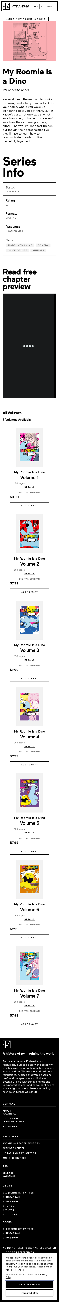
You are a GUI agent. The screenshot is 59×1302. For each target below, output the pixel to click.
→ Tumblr (9, 1205)
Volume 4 (29, 736)
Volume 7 (29, 996)
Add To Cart (29, 505)
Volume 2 (29, 564)
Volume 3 (29, 650)
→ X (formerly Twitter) (19, 1192)
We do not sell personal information (29, 1248)
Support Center (14, 1148)
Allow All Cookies (29, 1284)
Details (29, 487)
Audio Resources (14, 1158)
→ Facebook (10, 1201)
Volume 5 (29, 823)
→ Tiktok (8, 1210)
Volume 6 (29, 909)
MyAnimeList (15, 231)
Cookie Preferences (20, 1252)
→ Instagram (11, 1197)
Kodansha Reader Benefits (21, 1143)
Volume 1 (29, 477)
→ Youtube (10, 1214)
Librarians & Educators (19, 1153)
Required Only (29, 1292)
